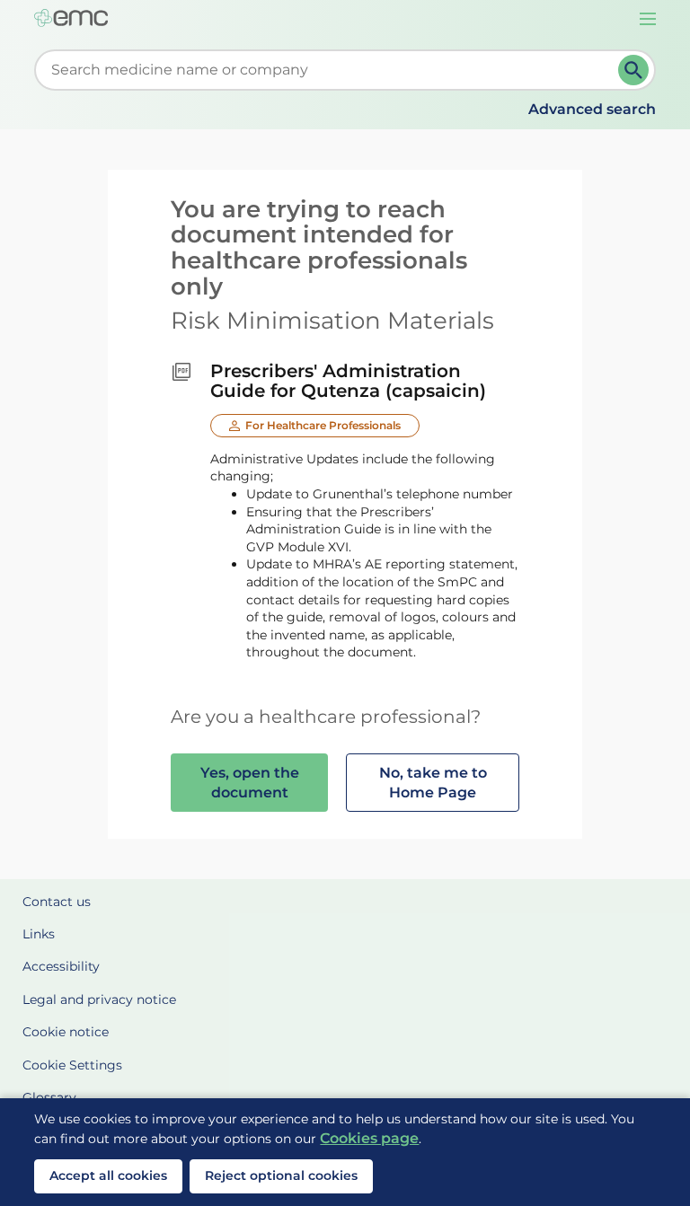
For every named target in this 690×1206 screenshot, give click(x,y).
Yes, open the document (249, 782)
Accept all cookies (108, 1175)
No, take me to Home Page (433, 782)
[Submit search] (633, 70)
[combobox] (329, 70)
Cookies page (369, 1138)
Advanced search (592, 109)
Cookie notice (65, 1032)
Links (38, 934)
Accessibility (61, 966)
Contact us (56, 901)
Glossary (49, 1097)
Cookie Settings (72, 1065)
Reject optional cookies (281, 1175)
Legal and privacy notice (99, 999)
